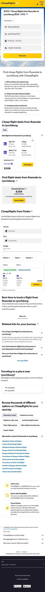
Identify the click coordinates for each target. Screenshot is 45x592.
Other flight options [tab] (10, 425)
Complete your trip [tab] (26, 415)
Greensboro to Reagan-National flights (15, 456)
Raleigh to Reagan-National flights (14, 447)
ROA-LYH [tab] (22, 316)
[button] (27, 14)
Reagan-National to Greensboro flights (15, 453)
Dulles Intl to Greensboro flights (13, 459)
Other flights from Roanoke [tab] (30, 425)
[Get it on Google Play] (17, 586)
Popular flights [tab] (8, 430)
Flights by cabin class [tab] (10, 420)
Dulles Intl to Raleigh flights (12, 444)
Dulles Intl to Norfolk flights (12, 472)
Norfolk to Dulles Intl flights (12, 468)
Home (18, 552)
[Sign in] (37, 4)
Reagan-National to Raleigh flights (14, 450)
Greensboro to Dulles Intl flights (13, 462)
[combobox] (9, 20)
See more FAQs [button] (22, 361)
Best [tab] (4, 130)
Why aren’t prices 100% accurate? (15, 543)
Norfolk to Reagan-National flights (14, 465)
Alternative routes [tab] (9, 415)
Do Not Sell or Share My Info (22, 575)
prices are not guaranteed (10, 529)
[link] (19, 200)
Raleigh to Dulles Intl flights (12, 441)
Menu (42, 2)
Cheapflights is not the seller (13, 535)
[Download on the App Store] (26, 586)
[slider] (4, 251)
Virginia (24, 552)
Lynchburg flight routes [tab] (30, 420)
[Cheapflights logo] (8, 3)
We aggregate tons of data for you (15, 539)
